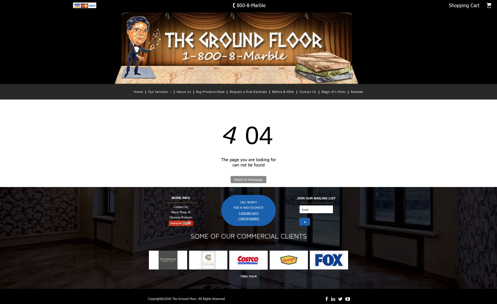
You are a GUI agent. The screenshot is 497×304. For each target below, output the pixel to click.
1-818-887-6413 (249, 213)
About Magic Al (180, 212)
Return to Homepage (248, 180)
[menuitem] (139, 92)
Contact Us (181, 207)
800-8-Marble (251, 5)
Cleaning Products (180, 217)
